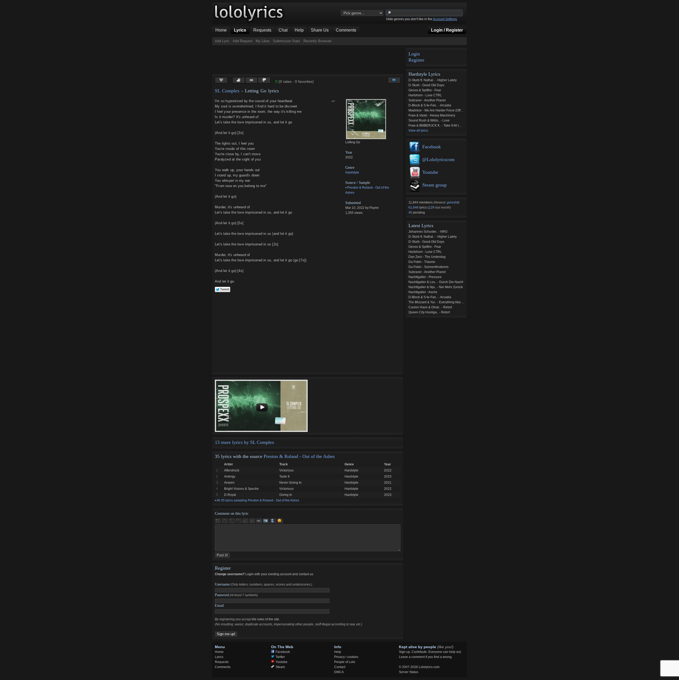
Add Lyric (222, 41)
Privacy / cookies (346, 657)
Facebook (431, 146)
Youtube (430, 172)
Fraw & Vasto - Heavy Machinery (431, 115)
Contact (339, 667)
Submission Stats (286, 41)
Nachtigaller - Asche (422, 292)
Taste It (284, 476)
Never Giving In (290, 482)
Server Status (408, 672)
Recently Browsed (317, 41)
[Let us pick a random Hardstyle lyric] (394, 80)
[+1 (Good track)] (238, 80)
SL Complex (227, 90)
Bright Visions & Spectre (241, 489)
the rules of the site (265, 619)
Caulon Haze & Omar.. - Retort (430, 307)
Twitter (280, 657)
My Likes (263, 41)
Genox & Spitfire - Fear (424, 90)
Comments (222, 667)
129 (431, 207)
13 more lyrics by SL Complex (244, 442)
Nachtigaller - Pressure (425, 277)
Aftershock (231, 470)
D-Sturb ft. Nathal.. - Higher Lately (432, 80)
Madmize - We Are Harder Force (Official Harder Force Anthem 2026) (457, 110)
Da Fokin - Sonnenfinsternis (428, 267)
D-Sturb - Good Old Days (426, 85)
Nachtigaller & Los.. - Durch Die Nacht (435, 282)
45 (410, 212)
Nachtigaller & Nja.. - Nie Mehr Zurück (435, 287)
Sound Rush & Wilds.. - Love (429, 120)
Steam (280, 667)
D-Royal (230, 495)
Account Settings (445, 19)
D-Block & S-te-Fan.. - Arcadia (429, 105)
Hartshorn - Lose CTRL (425, 95)
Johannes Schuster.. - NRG (427, 231)
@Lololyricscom (438, 159)
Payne (374, 208)
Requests (222, 662)
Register (416, 60)
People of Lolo (344, 662)
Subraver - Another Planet (427, 100)
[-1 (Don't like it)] (264, 80)
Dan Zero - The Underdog (427, 257)
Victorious (286, 470)
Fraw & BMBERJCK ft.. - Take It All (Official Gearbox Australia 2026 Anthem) (462, 125)
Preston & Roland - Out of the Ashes (299, 456)
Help (337, 652)
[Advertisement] (308, 60)
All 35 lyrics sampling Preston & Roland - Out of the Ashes (257, 500)
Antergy (229, 476)
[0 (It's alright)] (251, 80)
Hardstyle (352, 172)
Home (219, 652)
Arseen (229, 482)
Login (414, 54)
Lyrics (219, 657)
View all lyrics (418, 130)
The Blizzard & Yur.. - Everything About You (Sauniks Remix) (451, 302)
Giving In (285, 495)
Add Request (243, 41)
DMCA (339, 672)
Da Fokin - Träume (421, 262)
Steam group (434, 185)
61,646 (413, 207)
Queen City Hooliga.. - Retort (429, 312)
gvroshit (452, 202)
